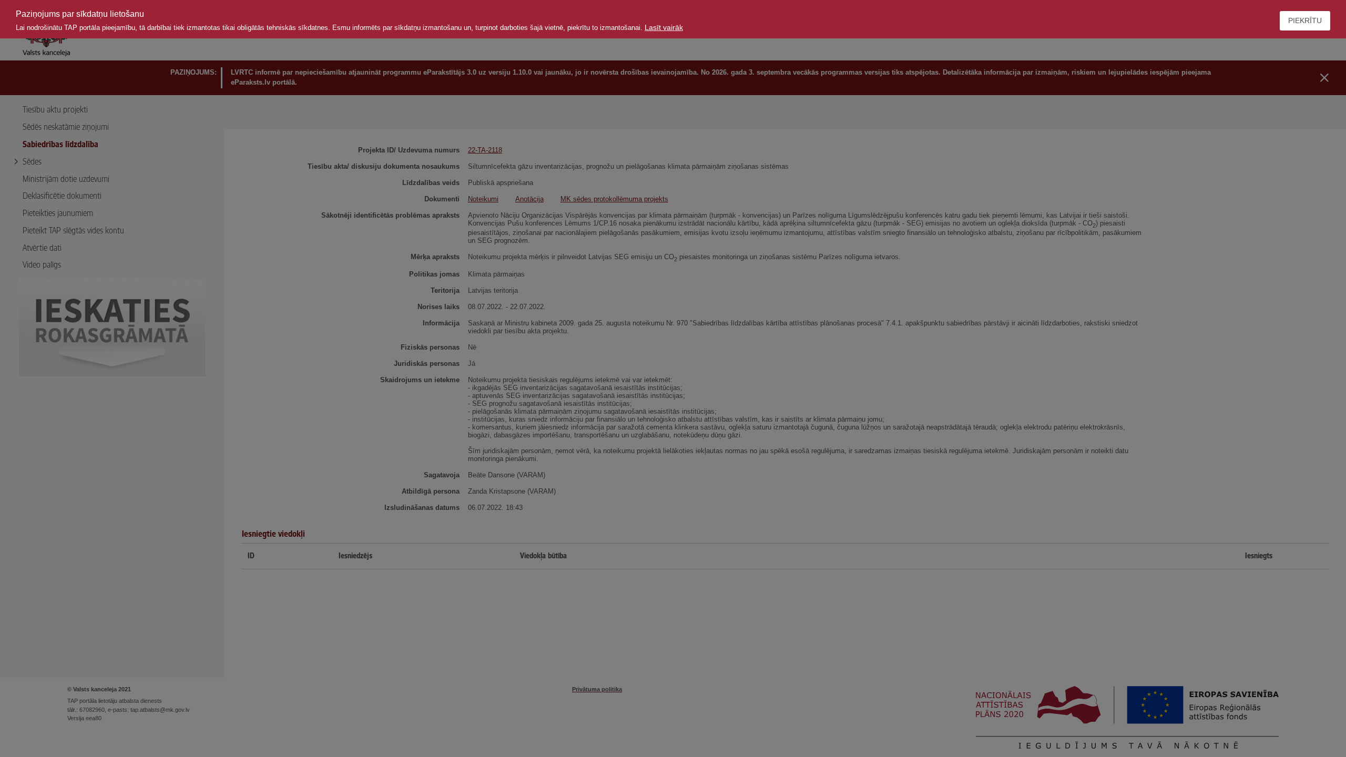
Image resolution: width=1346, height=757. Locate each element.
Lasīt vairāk (664, 27)
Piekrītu (1305, 20)
